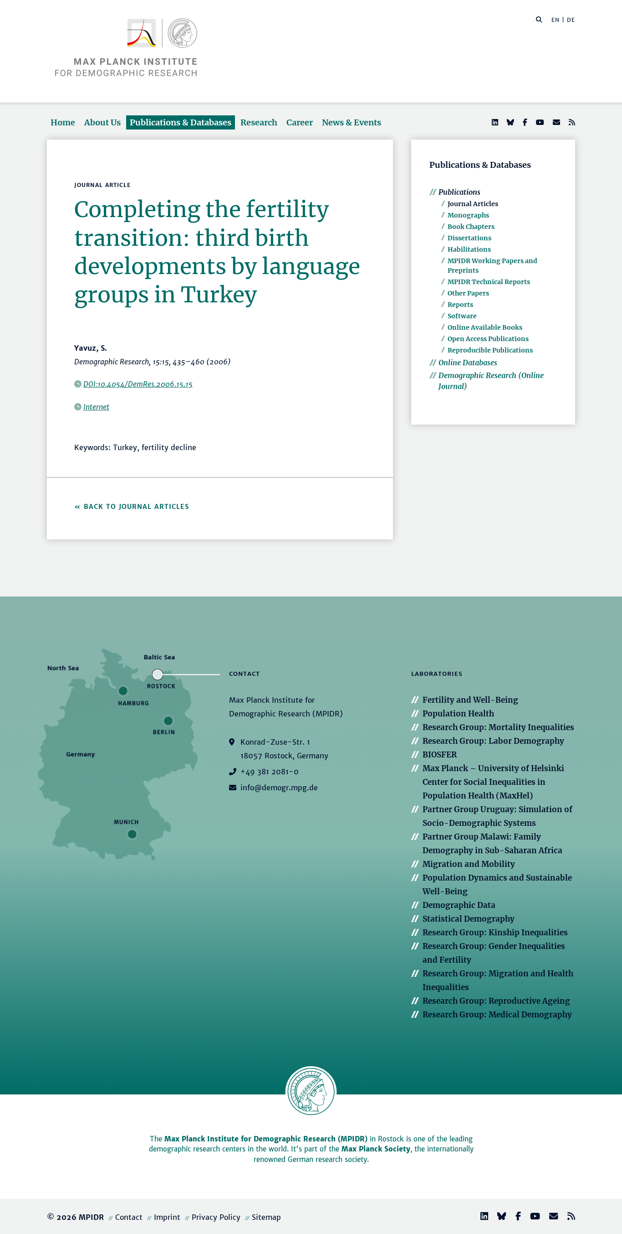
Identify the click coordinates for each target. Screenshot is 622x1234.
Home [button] (63, 122)
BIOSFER (440, 755)
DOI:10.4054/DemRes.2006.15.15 (138, 384)
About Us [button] (102, 122)
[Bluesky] (509, 122)
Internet (96, 406)
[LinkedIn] (494, 122)
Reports (460, 305)
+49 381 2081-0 (269, 771)
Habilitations (469, 249)
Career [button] (299, 122)
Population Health (458, 714)
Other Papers (468, 293)
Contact (129, 1217)
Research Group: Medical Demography (497, 1015)
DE (571, 19)
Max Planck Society (376, 1149)
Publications (459, 192)
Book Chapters (471, 227)
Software (462, 316)
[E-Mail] (555, 122)
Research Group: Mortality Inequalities (498, 727)
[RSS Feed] (571, 122)
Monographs (468, 215)
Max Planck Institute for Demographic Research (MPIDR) (265, 1139)
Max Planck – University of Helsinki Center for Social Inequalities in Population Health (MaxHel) (493, 782)
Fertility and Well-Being (470, 700)
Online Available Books (485, 327)
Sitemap (266, 1217)
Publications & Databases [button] (180, 122)
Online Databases (467, 362)
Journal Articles (473, 204)
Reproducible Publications (490, 350)
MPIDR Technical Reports (489, 282)
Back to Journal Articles (136, 507)
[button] (539, 19)
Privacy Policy (216, 1217)
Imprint (167, 1217)
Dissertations (469, 238)
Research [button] (258, 122)
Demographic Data (459, 905)
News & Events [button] (351, 122)
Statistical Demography (469, 919)
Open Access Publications (488, 339)
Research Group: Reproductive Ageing (496, 1001)
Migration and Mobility (469, 864)
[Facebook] (524, 122)
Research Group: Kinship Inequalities (495, 933)
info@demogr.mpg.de (279, 787)
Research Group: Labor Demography (493, 741)
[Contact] (550, 1217)
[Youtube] (539, 122)
